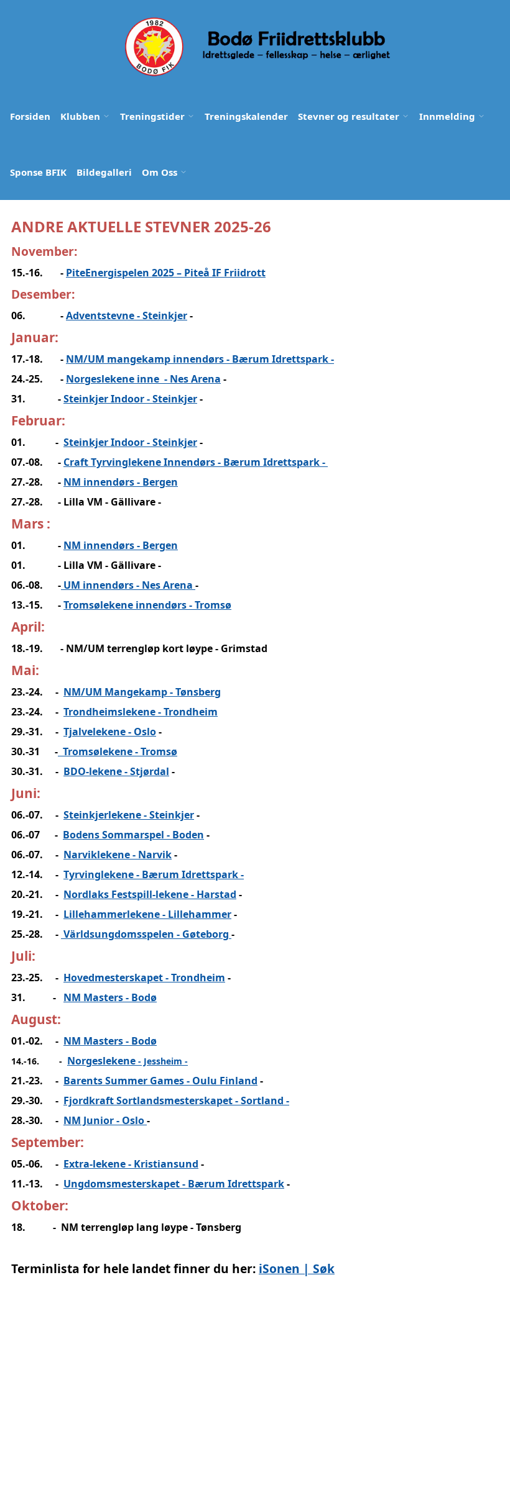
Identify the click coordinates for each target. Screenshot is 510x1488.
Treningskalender (246, 116)
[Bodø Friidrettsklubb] (256, 46)
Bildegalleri (104, 172)
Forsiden (30, 116)
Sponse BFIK (38, 172)
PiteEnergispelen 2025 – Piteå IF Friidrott (166, 272)
